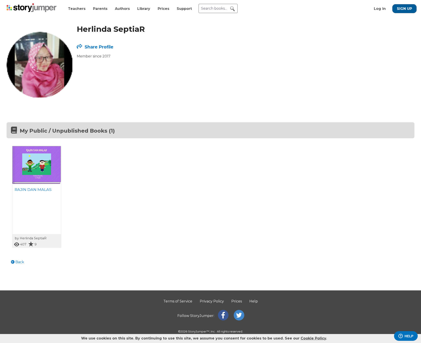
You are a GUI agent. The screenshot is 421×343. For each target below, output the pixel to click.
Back (19, 262)
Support (184, 9)
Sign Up (404, 9)
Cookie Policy (313, 338)
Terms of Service (177, 301)
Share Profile (98, 47)
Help (253, 301)
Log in (380, 9)
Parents (100, 9)
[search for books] (232, 8)
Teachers (77, 9)
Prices (163, 9)
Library (143, 9)
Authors (122, 9)
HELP (409, 336)
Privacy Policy (212, 301)
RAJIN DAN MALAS (33, 189)
